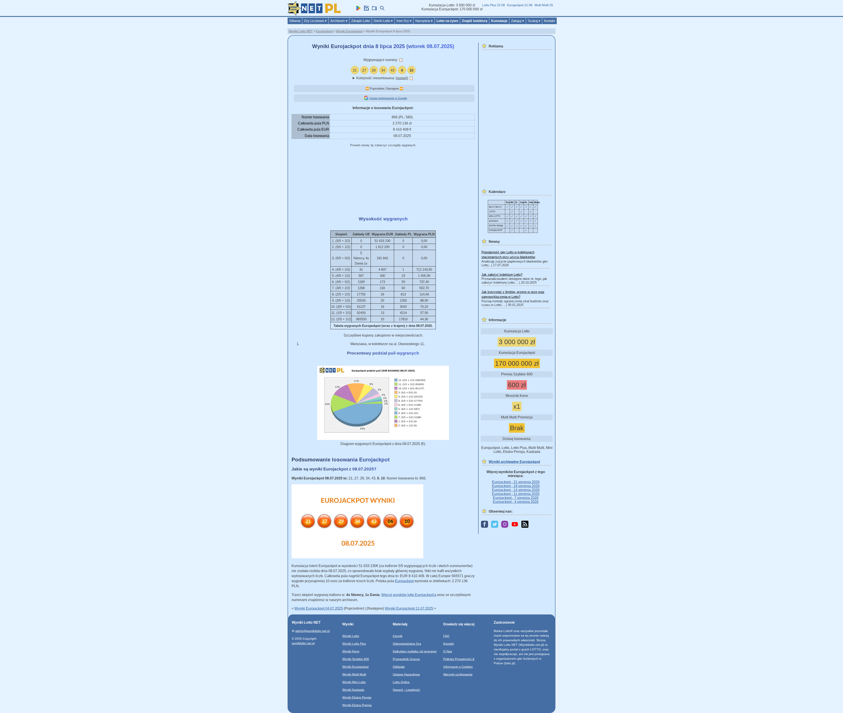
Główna (294, 21)
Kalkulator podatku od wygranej (414, 651)
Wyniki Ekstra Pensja (356, 697)
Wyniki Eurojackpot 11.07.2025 (409, 608)
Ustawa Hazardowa (406, 674)
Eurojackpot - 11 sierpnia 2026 (515, 494)
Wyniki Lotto (350, 636)
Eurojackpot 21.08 (506, 5)
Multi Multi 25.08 (532, 5)
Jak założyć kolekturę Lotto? (501, 274)
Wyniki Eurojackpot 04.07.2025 (318, 608)
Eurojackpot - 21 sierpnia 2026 (516, 482)
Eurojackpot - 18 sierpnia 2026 (516, 486)
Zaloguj (517, 21)
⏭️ (401, 88)
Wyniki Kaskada (353, 689)
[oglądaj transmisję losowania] (373, 9)
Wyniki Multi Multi (354, 674)
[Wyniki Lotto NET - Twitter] (494, 524)
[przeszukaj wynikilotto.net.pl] (381, 9)
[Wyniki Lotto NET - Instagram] (504, 524)
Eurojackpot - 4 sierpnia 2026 (516, 502)
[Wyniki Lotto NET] (314, 14)
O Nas (447, 651)
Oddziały (399, 666)
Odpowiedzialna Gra (407, 643)
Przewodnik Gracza (406, 659)
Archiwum (339, 21)
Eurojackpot (324, 31)
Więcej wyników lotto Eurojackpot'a (408, 595)
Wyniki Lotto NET (301, 31)
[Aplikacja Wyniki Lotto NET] (357, 9)
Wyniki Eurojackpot (349, 31)
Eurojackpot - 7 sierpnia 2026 (516, 498)
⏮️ (367, 88)
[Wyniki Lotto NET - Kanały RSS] (525, 524)
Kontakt (549, 21)
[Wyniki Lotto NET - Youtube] (514, 524)
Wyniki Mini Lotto (354, 682)
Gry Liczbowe (315, 21)
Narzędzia (424, 21)
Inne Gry (404, 21)
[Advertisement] (383, 182)
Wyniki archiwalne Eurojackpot (514, 462)
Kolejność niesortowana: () (384, 78)
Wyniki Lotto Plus (354, 643)
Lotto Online (401, 682)
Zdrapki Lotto (360, 21)
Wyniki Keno (350, 651)
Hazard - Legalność (406, 689)
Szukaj (534, 21)
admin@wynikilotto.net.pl (312, 631)
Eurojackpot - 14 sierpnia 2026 (516, 490)
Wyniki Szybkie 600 (355, 659)
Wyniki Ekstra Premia (357, 705)
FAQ (446, 636)
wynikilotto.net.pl (303, 643)
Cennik (397, 636)
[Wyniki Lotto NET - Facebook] (484, 524)
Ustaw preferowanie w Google (388, 98)
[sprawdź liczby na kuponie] (365, 9)
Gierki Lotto (383, 21)
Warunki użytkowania (457, 674)
